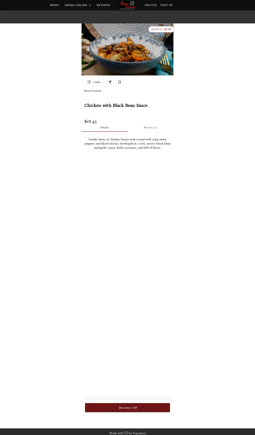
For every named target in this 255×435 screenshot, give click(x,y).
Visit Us (166, 5)
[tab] (105, 127)
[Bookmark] (119, 82)
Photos (151, 5)
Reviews (103, 5)
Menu (54, 5)
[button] (78, 5)
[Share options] (110, 82)
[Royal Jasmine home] (127, 5)
